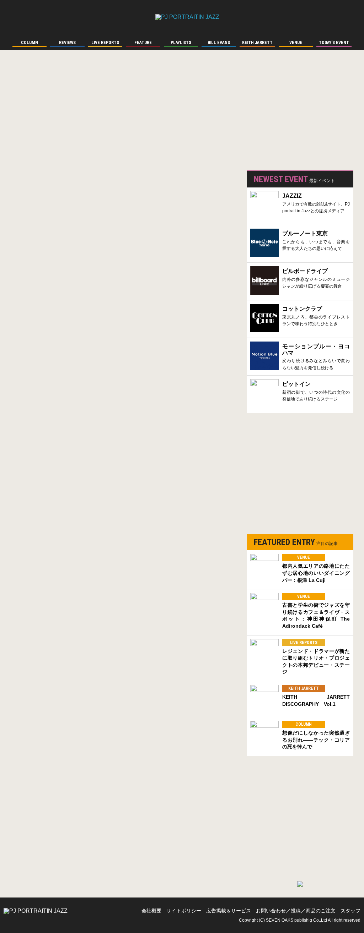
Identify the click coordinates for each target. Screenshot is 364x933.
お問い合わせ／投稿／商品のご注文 (296, 910)
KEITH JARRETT (303, 688)
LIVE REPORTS (303, 642)
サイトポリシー (183, 910)
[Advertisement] (300, 113)
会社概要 (151, 910)
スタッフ (350, 910)
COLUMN (303, 724)
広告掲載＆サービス (228, 910)
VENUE (303, 557)
